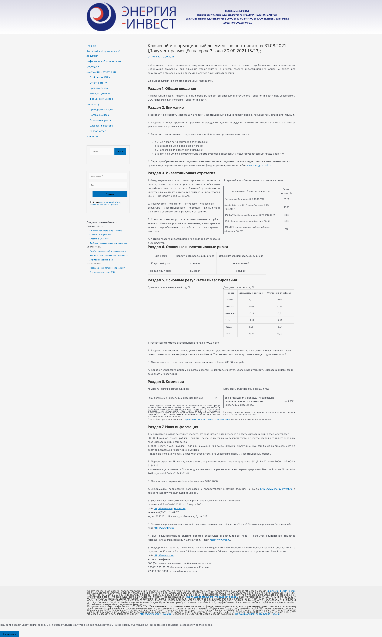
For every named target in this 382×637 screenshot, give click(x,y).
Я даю (105, 203)
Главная (91, 45)
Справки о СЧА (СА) (99, 239)
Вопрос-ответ (98, 130)
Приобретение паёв (101, 109)
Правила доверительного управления (107, 268)
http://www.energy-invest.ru (276, 488)
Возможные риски (100, 120)
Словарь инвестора (101, 125)
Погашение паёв (99, 114)
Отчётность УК (98, 82)
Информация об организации (104, 61)
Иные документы (100, 93)
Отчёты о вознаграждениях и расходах (108, 243)
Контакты (92, 136)
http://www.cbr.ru (164, 555)
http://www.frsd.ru (164, 527)
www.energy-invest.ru (258, 165)
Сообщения (93, 66)
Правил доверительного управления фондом (211, 596)
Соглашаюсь (9, 634)
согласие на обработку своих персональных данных (105, 203)
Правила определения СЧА (102, 272)
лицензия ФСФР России (281, 590)
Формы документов (101, 98)
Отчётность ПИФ (100, 77)
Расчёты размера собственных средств (108, 251)
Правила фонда (99, 88)
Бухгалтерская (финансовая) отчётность (109, 255)
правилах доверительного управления (208, 419)
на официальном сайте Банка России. (257, 613)
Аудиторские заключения (101, 260)
